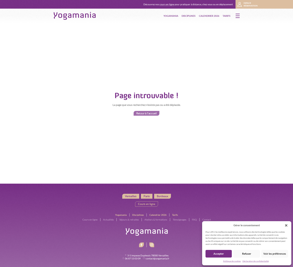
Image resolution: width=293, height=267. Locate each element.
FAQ (194, 219)
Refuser (246, 253)
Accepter (218, 253)
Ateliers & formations (155, 219)
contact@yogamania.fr (157, 258)
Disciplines (189, 16)
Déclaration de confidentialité (255, 261)
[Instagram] (151, 244)
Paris (147, 196)
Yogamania (170, 16)
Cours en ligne (146, 204)
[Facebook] (141, 244)
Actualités (108, 219)
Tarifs (226, 16)
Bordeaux (162, 196)
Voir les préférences (274, 253)
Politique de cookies (232, 261)
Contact (206, 219)
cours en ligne (167, 4)
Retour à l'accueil (146, 113)
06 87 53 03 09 (133, 258)
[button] (286, 225)
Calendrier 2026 (209, 16)
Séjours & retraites (129, 219)
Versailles (130, 196)
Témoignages (179, 219)
